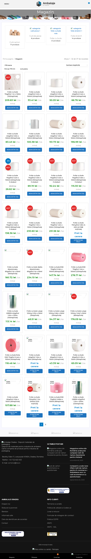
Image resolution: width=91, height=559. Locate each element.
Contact (5, 523)
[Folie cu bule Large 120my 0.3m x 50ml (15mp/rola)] (35, 301)
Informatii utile (7, 515)
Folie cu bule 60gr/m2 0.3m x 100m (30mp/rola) (78, 357)
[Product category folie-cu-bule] (56, 35)
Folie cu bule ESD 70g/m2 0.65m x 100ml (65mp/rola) (56, 399)
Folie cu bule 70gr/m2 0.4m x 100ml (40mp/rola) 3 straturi (56, 179)
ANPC (49, 523)
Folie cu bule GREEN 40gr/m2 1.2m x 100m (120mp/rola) (78, 400)
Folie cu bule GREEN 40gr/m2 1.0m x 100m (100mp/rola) (12, 314)
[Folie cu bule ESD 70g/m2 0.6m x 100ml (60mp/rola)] (56, 257)
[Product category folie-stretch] (76, 34)
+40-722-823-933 (15, 460)
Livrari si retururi (53, 512)
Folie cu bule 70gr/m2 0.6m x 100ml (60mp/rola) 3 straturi (12, 226)
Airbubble (24, 69)
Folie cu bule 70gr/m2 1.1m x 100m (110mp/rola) (34, 225)
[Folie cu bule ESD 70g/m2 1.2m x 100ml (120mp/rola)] (78, 257)
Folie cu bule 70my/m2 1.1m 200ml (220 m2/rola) (34, 400)
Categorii (46, 16)
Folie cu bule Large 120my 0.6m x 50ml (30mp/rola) (56, 313)
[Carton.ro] (77, 433)
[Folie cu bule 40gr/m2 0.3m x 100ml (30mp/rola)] (56, 82)
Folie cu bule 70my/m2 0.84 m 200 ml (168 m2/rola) (78, 226)
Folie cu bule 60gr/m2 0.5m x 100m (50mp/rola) (12, 399)
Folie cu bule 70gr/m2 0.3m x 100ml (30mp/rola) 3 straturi (34, 179)
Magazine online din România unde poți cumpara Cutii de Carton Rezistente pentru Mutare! (78, 453)
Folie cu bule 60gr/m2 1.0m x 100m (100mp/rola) (78, 136)
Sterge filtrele (9, 69)
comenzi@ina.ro (13, 463)
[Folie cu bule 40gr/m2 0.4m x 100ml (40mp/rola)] (78, 82)
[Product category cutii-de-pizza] (35, 34)
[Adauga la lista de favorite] (18, 77)
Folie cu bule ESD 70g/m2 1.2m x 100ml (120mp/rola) (78, 269)
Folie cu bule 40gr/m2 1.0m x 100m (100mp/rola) (56, 136)
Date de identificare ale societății (14, 519)
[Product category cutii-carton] (15, 37)
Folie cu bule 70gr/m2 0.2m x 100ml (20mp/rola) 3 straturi (12, 179)
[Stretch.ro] (56, 433)
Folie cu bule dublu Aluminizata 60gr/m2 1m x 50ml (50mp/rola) (34, 270)
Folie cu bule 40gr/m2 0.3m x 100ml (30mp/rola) (56, 94)
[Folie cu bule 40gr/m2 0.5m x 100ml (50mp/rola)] (13, 124)
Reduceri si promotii (9, 508)
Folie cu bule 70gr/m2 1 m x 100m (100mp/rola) (13, 94)
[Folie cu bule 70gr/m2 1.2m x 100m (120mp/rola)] (56, 213)
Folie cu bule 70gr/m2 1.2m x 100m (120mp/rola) (56, 225)
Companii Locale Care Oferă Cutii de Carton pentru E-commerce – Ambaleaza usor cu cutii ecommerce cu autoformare (79, 471)
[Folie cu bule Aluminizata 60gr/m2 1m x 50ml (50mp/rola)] (13, 257)
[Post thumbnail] (57, 454)
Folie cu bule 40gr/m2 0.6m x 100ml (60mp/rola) (34, 136)
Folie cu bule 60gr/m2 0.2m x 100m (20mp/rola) (56, 357)
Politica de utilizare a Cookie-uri (59, 508)
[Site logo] (45, 4)
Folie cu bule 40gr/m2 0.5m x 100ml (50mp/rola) (12, 136)
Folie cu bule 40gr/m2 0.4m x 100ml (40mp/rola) (78, 94)
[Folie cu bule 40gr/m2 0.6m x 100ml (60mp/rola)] (35, 124)
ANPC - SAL (51, 527)
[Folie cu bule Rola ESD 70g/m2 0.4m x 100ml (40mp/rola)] (13, 345)
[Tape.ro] (35, 433)
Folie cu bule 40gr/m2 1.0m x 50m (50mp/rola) (34, 357)
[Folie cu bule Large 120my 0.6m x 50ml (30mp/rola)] (56, 301)
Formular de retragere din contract (60, 515)
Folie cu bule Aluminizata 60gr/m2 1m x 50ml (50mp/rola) (12, 270)
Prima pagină (8, 59)
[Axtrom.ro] (13, 433)
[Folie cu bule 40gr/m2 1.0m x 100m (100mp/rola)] (56, 124)
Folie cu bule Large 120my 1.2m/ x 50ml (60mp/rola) (78, 313)
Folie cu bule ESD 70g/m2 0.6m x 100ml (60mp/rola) (56, 269)
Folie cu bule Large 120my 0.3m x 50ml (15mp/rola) (34, 313)
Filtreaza (8, 65)
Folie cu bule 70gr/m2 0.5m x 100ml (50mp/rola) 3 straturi (78, 179)
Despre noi (6, 504)
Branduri (5, 512)
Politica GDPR (52, 519)
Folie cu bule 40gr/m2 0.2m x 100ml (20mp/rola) (34, 94)
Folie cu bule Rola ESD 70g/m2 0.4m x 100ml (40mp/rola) (13, 357)
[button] (4, 38)
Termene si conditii (54, 504)
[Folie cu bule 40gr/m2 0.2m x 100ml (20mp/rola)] (35, 82)
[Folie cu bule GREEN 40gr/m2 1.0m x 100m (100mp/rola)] (13, 301)
